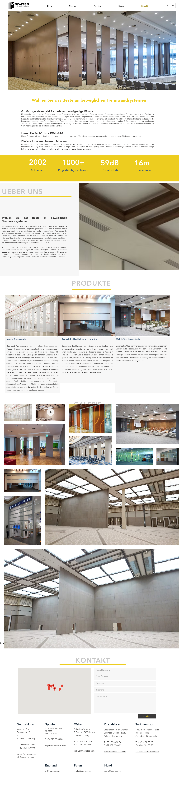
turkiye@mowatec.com (84, 751)
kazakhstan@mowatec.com (115, 751)
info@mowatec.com (25, 757)
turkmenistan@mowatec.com (147, 751)
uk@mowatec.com (52, 771)
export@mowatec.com (27, 754)
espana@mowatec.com (55, 745)
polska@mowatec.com (83, 771)
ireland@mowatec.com (113, 771)
